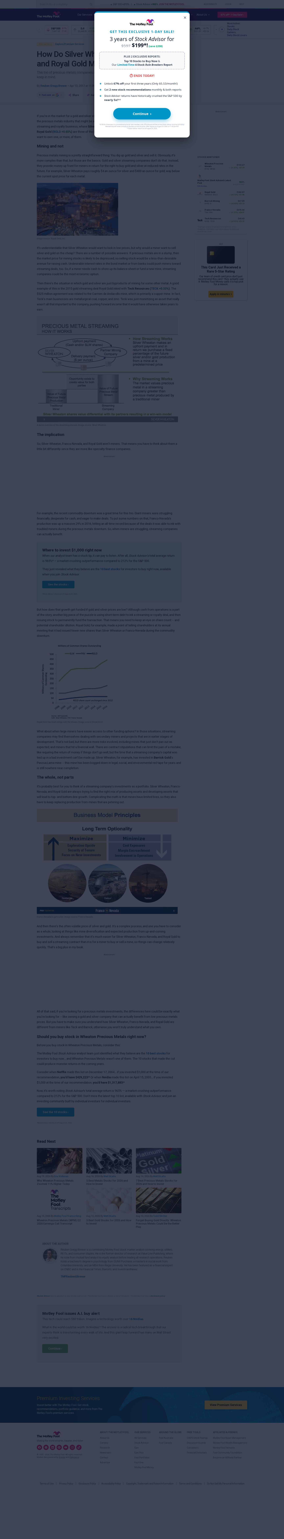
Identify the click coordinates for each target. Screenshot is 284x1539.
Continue (142, 113)
